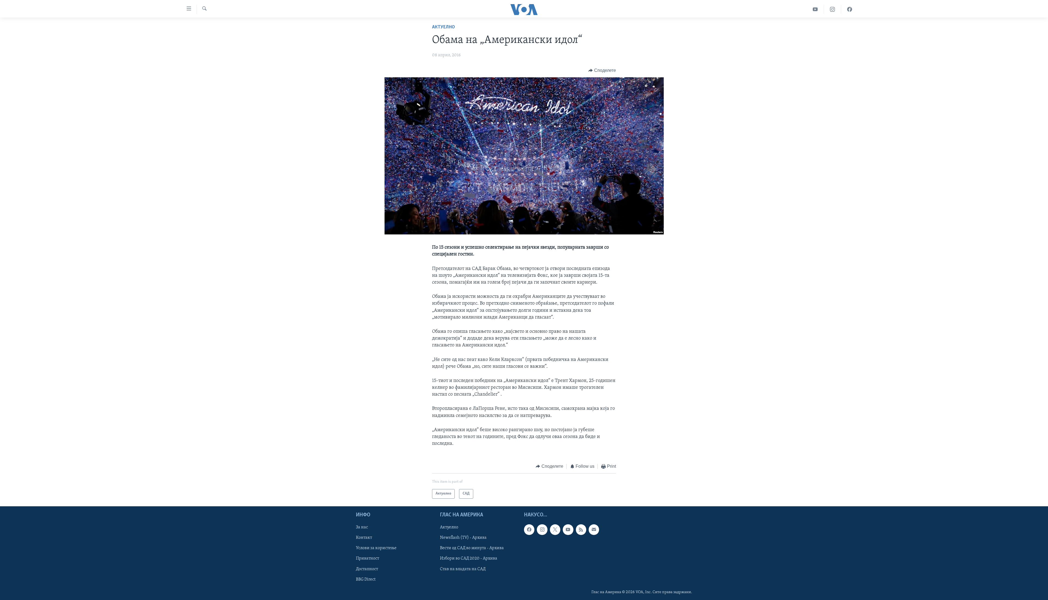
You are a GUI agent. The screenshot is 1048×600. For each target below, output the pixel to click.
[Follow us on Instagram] (542, 529)
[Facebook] (849, 9)
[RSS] (581, 529)
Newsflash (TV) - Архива (463, 538)
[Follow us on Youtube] (568, 529)
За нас (362, 527)
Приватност (367, 558)
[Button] (602, 70)
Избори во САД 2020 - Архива (468, 558)
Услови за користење (376, 548)
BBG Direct (366, 579)
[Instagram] (832, 9)
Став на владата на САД (463, 569)
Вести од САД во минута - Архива (472, 548)
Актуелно (443, 27)
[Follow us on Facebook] (529, 529)
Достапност (367, 569)
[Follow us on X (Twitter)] (555, 529)
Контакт (364, 538)
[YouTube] (815, 9)
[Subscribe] (594, 529)
